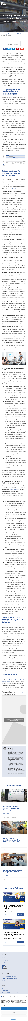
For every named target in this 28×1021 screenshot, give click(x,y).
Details (5, 914)
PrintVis (19, 34)
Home (2, 34)
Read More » (6, 813)
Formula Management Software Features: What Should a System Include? (11, 808)
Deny (14, 1012)
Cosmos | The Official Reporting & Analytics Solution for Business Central (14, 934)
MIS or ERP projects (12, 188)
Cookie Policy (13, 1019)
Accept (14, 1008)
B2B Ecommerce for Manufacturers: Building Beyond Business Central (11, 840)
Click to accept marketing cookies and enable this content (14, 720)
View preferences (14, 1016)
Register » (20, 914)
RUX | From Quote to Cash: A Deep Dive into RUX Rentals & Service (14, 906)
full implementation (14, 489)
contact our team (20, 692)
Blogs (6, 34)
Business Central (12, 34)
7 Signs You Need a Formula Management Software (12, 871)
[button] (26, 996)
